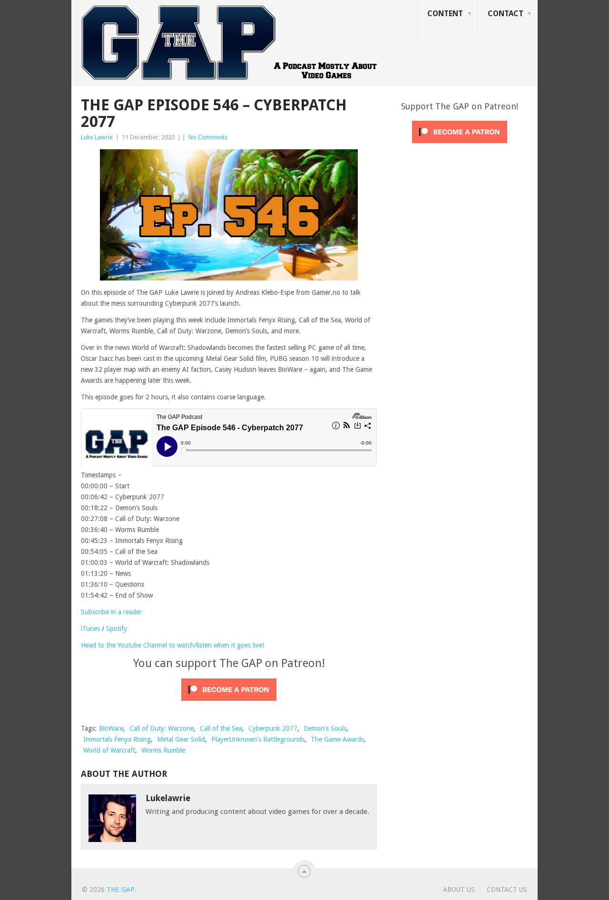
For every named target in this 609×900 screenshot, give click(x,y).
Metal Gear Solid (181, 739)
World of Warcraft (109, 750)
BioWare (111, 728)
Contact (505, 13)
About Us (459, 889)
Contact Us (507, 889)
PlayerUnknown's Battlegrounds (257, 739)
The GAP (120, 889)
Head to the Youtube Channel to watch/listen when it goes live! (172, 645)
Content (445, 13)
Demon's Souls (325, 728)
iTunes (90, 628)
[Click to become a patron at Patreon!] (228, 703)
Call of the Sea (221, 728)
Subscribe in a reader (111, 612)
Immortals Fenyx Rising (117, 739)
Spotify (116, 628)
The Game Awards (337, 739)
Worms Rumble (163, 750)
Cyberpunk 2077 (272, 728)
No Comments (207, 137)
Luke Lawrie (97, 137)
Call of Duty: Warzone (161, 728)
